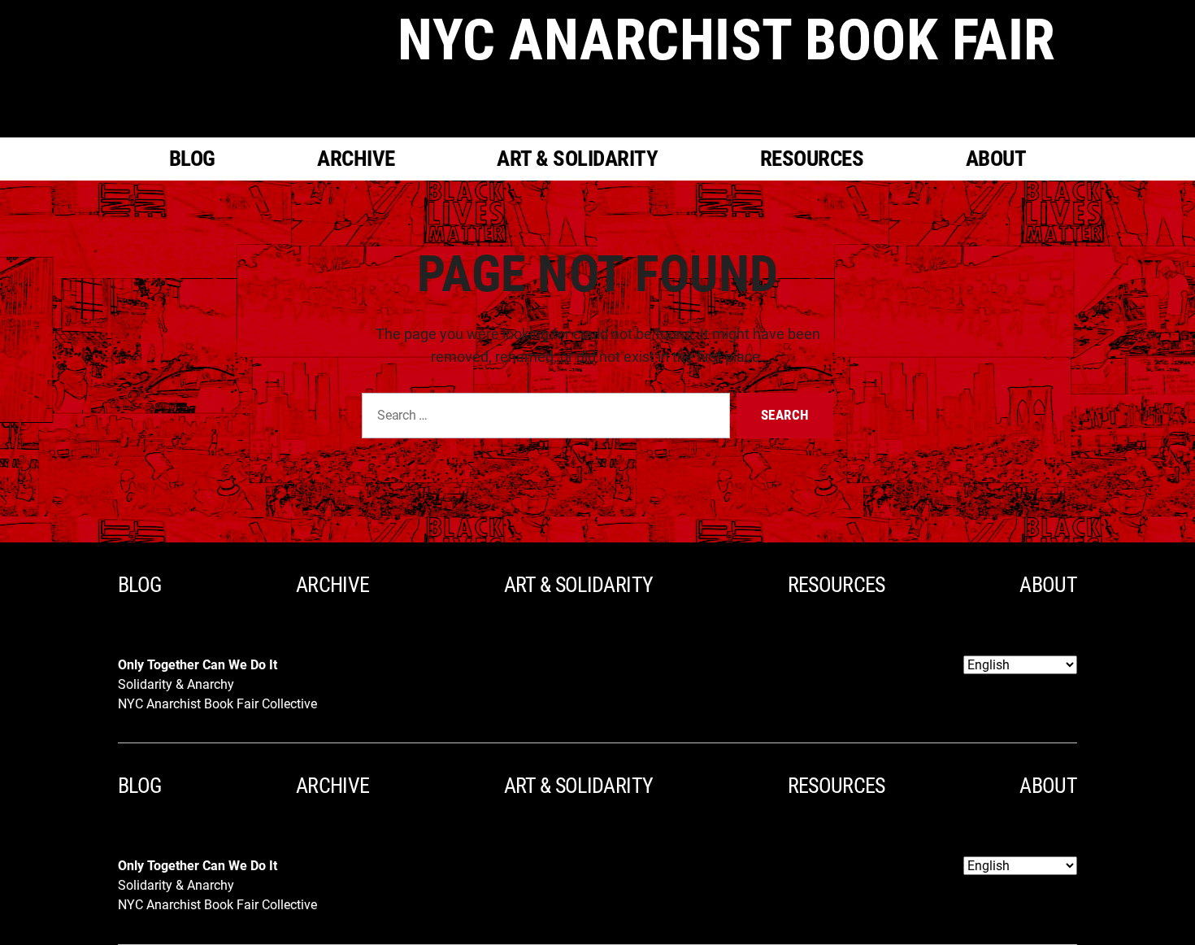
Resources (812, 159)
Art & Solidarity (577, 159)
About (996, 159)
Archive (356, 159)
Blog (192, 159)
